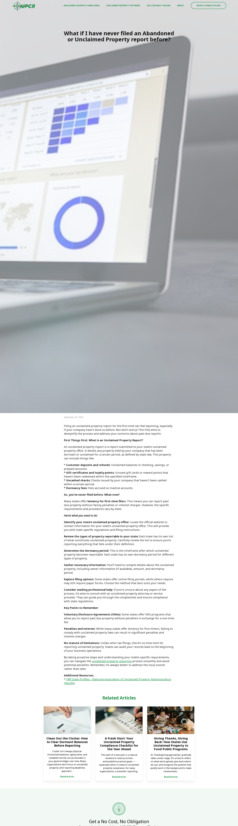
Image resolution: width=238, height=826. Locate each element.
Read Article (67, 776)
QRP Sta (71, 679)
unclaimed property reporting (112, 661)
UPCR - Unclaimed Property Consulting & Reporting (23, 6)
